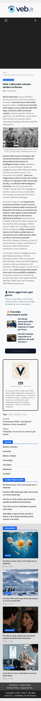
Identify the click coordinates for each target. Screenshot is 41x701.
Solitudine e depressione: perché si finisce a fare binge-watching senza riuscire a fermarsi (18, 516)
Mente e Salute (9, 456)
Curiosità (7, 451)
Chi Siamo (7, 465)
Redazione (7, 469)
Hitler (10, 414)
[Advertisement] (20, 47)
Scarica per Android (20, 351)
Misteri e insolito (8, 80)
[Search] (35, 20)
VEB (4, 91)
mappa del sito (26, 688)
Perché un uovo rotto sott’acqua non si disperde (20, 545)
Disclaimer (13, 685)
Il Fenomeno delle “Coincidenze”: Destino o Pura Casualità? (17, 422)
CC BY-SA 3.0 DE (14, 151)
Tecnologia (7, 460)
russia (24, 414)
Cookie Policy (25, 685)
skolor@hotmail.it (15, 386)
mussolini (17, 414)
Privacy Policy (13, 688)
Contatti (6, 474)
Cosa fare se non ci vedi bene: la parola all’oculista (20, 657)
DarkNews (18, 695)
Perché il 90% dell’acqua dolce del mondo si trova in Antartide (20, 582)
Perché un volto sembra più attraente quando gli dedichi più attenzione (20, 620)
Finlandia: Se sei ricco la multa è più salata (19, 432)
